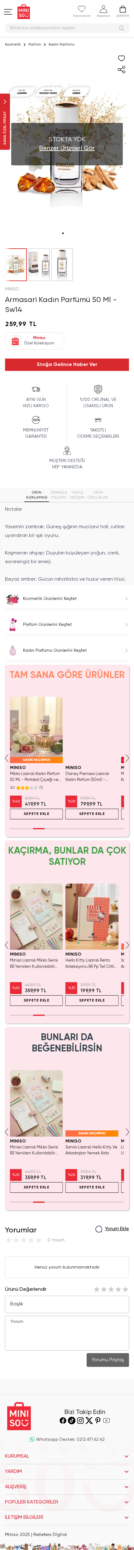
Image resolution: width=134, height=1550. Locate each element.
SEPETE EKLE (37, 814)
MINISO (12, 289)
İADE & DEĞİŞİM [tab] (77, 495)
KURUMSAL (17, 1456)
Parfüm (34, 44)
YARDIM (13, 1471)
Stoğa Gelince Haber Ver (67, 364)
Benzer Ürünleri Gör (67, 148)
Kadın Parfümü (61, 44)
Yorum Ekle (117, 1228)
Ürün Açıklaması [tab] (36, 495)
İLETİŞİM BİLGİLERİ (24, 1517)
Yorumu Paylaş (108, 1359)
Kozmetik (13, 44)
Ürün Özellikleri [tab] (98, 495)
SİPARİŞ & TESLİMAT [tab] (58, 495)
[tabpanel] (67, 544)
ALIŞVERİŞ (15, 1486)
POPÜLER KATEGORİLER (31, 1502)
